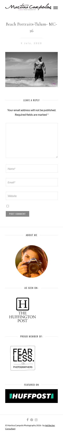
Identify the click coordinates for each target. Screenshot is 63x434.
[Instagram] (36, 420)
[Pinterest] (31, 420)
